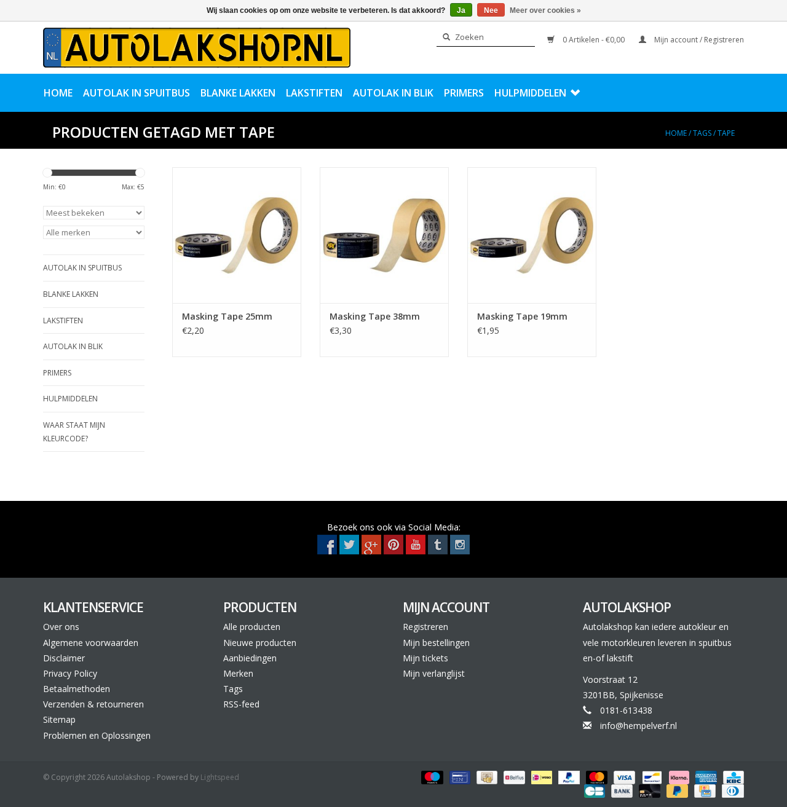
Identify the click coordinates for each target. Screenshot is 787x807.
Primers (464, 93)
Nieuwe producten (259, 642)
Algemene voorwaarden (90, 642)
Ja (461, 10)
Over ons (61, 626)
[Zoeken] (443, 37)
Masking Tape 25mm (227, 316)
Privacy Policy (70, 673)
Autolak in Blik (393, 93)
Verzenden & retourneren (93, 704)
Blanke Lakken (237, 93)
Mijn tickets (425, 658)
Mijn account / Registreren (698, 39)
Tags (702, 133)
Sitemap (59, 719)
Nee (491, 10)
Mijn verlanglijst (434, 673)
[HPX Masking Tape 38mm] (384, 234)
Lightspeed (219, 777)
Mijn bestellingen (436, 642)
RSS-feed (241, 704)
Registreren (425, 626)
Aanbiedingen (250, 658)
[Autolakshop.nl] (196, 48)
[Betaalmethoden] (431, 776)
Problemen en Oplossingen (97, 735)
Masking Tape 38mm (375, 316)
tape (726, 133)
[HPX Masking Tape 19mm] (531, 234)
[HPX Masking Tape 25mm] (236, 234)
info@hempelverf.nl (638, 725)
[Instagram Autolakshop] (460, 544)
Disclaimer (64, 658)
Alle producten (251, 626)
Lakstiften (314, 93)
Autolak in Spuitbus (136, 93)
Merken (238, 673)
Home (58, 93)
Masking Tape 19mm (522, 316)
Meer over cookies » (545, 10)
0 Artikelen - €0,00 (594, 39)
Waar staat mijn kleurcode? (74, 432)
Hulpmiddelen (530, 93)
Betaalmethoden (76, 689)
